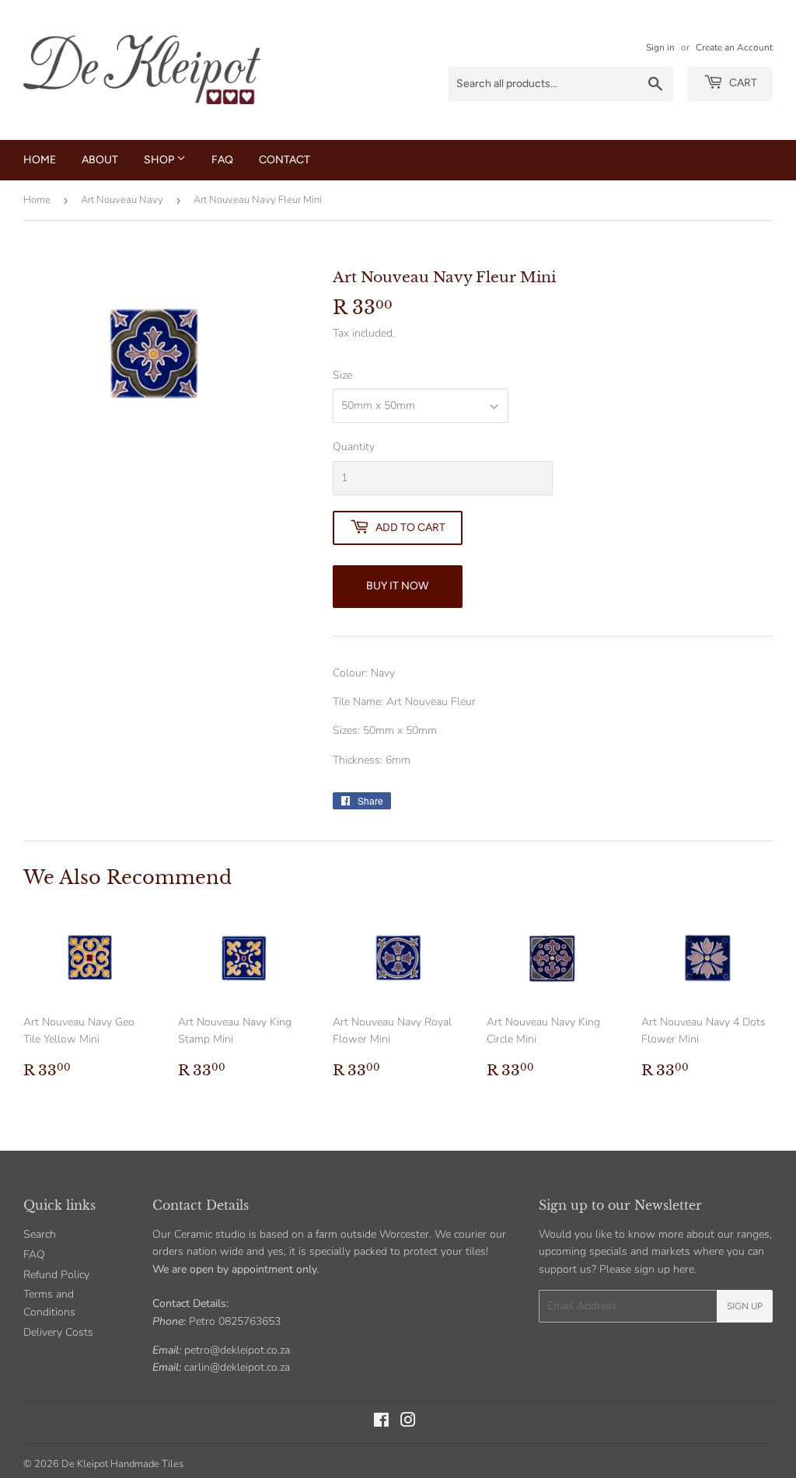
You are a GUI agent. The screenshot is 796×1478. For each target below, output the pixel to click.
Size (342, 375)
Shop (160, 159)
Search (39, 1234)
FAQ (222, 159)
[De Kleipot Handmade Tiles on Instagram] (408, 1422)
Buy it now (397, 585)
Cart (742, 82)
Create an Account (734, 47)
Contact (284, 159)
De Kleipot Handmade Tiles (122, 1464)
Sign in (660, 47)
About (100, 159)
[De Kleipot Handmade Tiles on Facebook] (381, 1422)
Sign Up (745, 1306)
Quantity (354, 446)
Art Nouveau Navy (122, 200)
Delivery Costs (58, 1332)
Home (39, 159)
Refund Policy (56, 1274)
